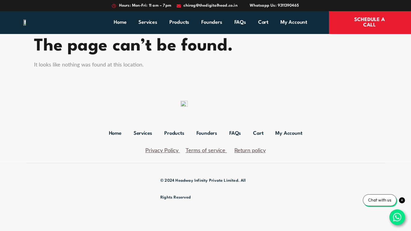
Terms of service (205, 150)
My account (293, 22)
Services (147, 22)
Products (179, 22)
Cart (263, 22)
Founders (211, 22)
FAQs (240, 22)
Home (120, 22)
